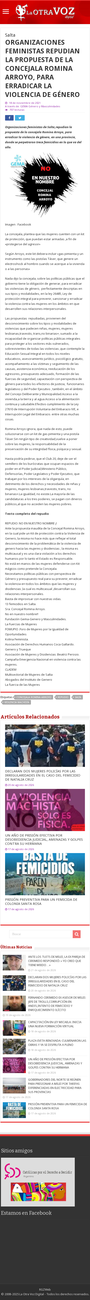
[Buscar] (77, 934)
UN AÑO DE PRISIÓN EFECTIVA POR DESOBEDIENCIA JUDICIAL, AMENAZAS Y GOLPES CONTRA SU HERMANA (44, 839)
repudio (63, 697)
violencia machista (16, 702)
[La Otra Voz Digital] (45, 11)
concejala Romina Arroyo (33, 697)
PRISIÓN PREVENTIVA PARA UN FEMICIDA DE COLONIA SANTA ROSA (41, 902)
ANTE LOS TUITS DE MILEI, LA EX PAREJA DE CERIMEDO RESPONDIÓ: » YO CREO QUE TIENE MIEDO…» (56, 961)
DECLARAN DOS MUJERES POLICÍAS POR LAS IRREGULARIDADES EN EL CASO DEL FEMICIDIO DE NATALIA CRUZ (42, 775)
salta (78, 697)
